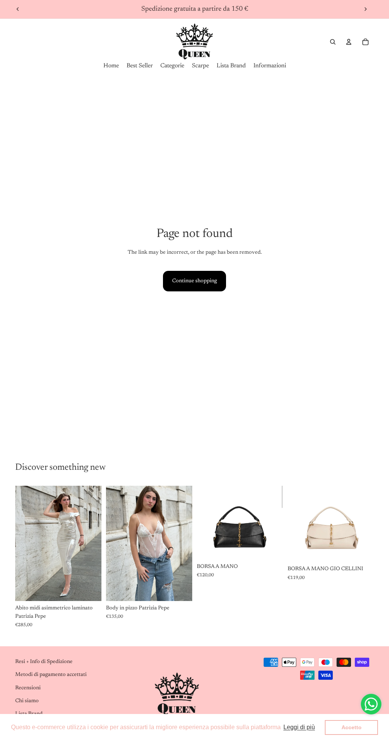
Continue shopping (194, 281)
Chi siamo (27, 701)
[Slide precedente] (17, 9)
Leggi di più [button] (299, 727)
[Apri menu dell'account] (348, 41)
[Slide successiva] (365, 9)
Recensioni (28, 688)
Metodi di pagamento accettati (51, 674)
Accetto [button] (352, 727)
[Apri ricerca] (332, 41)
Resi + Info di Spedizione (44, 662)
